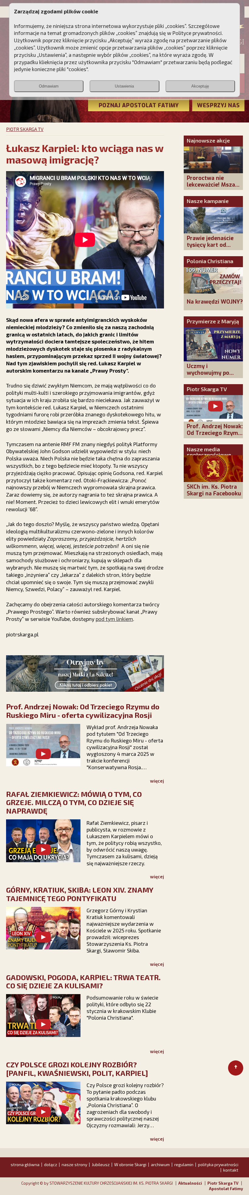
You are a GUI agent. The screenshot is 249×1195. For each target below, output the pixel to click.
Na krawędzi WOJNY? (215, 301)
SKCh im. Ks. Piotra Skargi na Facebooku (214, 490)
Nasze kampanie (208, 201)
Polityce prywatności (197, 33)
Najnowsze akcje (208, 140)
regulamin (183, 1164)
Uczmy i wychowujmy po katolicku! (208, 373)
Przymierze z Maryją (213, 321)
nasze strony (74, 1164)
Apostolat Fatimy (226, 1188)
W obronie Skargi (130, 1164)
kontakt (230, 1170)
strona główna (25, 1164)
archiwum (160, 1164)
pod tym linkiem (114, 619)
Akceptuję (200, 86)
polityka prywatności (218, 1164)
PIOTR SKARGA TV (24, 129)
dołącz (50, 1164)
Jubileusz (101, 1164)
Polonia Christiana (210, 261)
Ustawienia (124, 86)
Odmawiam (49, 86)
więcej (157, 780)
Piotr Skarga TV (207, 389)
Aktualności (190, 1183)
